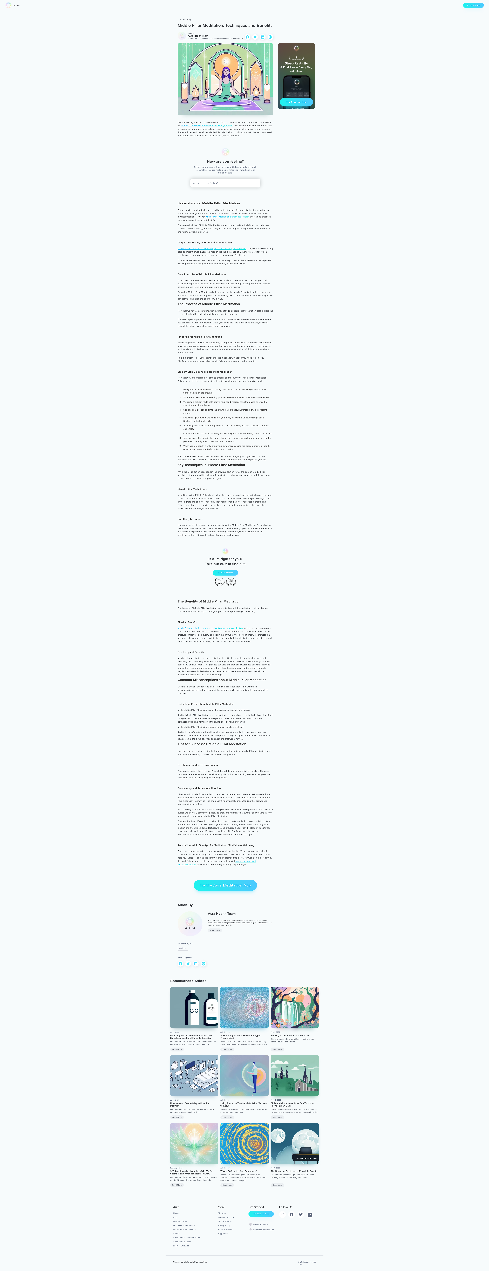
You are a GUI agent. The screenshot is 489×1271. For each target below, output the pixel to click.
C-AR (300, 1264)
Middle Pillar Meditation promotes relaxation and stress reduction (210, 628)
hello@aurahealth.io (198, 1262)
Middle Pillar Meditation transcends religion (227, 216)
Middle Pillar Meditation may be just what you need (207, 125)
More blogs (215, 930)
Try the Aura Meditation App (225, 885)
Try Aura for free (473, 5)
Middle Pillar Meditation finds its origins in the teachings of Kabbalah (212, 248)
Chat (186, 1262)
